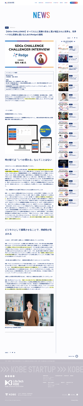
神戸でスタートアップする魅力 (53, 384)
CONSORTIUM (48, 2)
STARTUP (56, 2)
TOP (36, 2)
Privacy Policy (74, 400)
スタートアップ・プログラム (48, 377)
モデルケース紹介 (51, 385)
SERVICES (41, 2)
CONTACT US (69, 382)
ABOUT (63, 382)
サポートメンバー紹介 (47, 378)
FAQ (67, 384)
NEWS (61, 2)
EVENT (66, 2)
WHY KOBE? (51, 382)
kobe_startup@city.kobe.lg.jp (25, 395)
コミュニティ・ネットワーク (48, 380)
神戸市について (51, 386)
